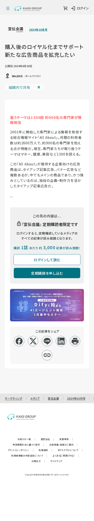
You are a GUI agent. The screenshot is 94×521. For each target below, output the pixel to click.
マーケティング (13, 398)
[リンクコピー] (47, 355)
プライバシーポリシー (21, 450)
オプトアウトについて (70, 450)
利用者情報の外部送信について (29, 455)
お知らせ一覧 (26, 439)
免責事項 (66, 439)
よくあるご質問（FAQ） (66, 455)
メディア (35, 398)
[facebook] (19, 341)
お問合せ (38, 461)
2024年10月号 (38, 29)
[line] (47, 341)
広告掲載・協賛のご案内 (63, 444)
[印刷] (75, 341)
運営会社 (47, 439)
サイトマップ (56, 461)
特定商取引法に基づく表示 (28, 444)
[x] (33, 341)
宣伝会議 (53, 398)
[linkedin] (61, 341)
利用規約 (45, 450)
